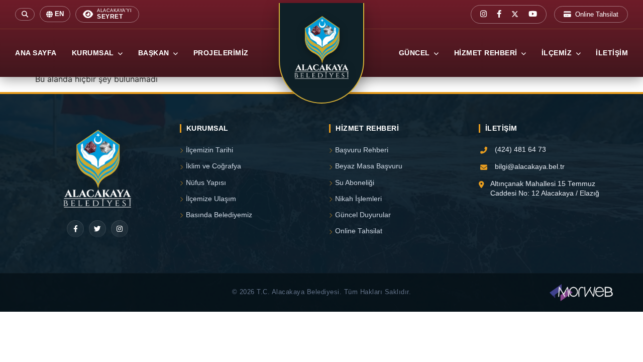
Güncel (416, 53)
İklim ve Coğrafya (213, 166)
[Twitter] (97, 228)
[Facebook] (75, 228)
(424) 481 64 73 (520, 149)
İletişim (612, 53)
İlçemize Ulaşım (211, 199)
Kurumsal (94, 53)
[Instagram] (119, 228)
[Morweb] (581, 292)
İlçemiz (558, 53)
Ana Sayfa (36, 53)
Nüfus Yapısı (206, 183)
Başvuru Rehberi (361, 150)
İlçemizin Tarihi (209, 150)
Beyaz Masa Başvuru (368, 166)
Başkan (155, 53)
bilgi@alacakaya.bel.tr (530, 166)
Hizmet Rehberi (487, 53)
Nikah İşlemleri (358, 199)
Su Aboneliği (354, 183)
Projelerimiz (221, 53)
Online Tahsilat (596, 14)
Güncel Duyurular (363, 215)
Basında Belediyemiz (219, 215)
